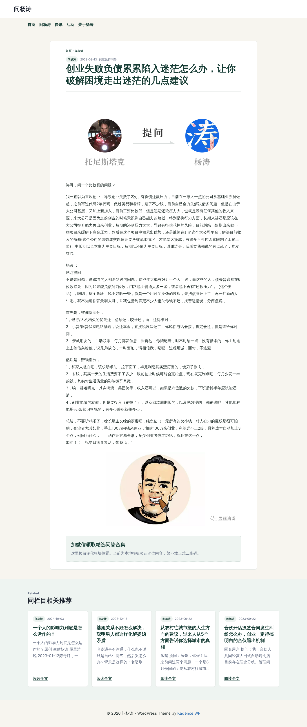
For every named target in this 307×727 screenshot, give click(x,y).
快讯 (58, 24)
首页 (31, 24)
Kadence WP (188, 713)
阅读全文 (40, 678)
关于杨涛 (85, 24)
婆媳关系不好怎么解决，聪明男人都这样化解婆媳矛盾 (121, 634)
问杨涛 (45, 24)
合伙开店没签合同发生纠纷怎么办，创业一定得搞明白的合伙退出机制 (249, 634)
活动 (70, 24)
